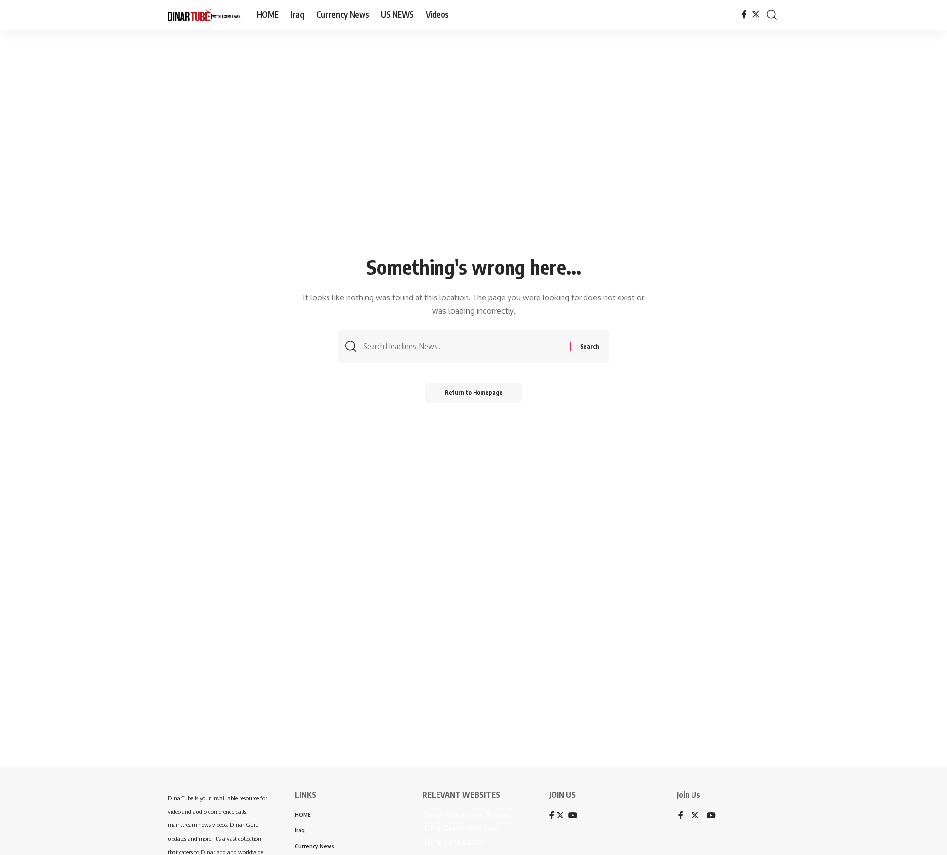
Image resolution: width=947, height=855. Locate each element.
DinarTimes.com (452, 842)
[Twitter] (755, 14)
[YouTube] (711, 816)
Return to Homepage (474, 392)
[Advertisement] (306, 697)
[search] (772, 14)
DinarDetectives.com (461, 828)
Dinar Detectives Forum (465, 815)
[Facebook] (744, 14)
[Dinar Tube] (204, 14)
